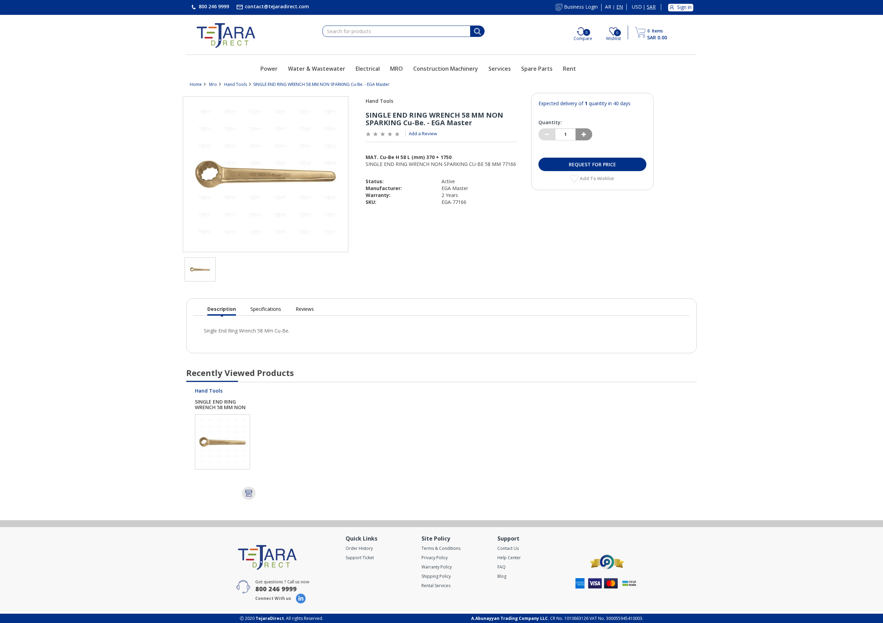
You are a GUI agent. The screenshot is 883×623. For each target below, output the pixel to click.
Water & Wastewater (316, 68)
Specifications (265, 309)
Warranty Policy (436, 567)
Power (269, 68)
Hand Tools (235, 84)
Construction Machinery (445, 68)
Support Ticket (360, 558)
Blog (501, 576)
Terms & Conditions (440, 548)
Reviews (305, 309)
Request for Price (592, 164)
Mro (213, 84)
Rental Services (435, 586)
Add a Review (423, 133)
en (619, 7)
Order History (359, 548)
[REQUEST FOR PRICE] (249, 493)
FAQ (501, 567)
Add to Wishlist (597, 178)
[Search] (477, 31)
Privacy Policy (434, 558)
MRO (396, 68)
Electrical (368, 68)
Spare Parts (537, 68)
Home (196, 84)
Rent (569, 68)
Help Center (509, 558)
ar (608, 7)
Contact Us (508, 548)
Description (221, 311)
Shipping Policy (436, 576)
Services (499, 68)
